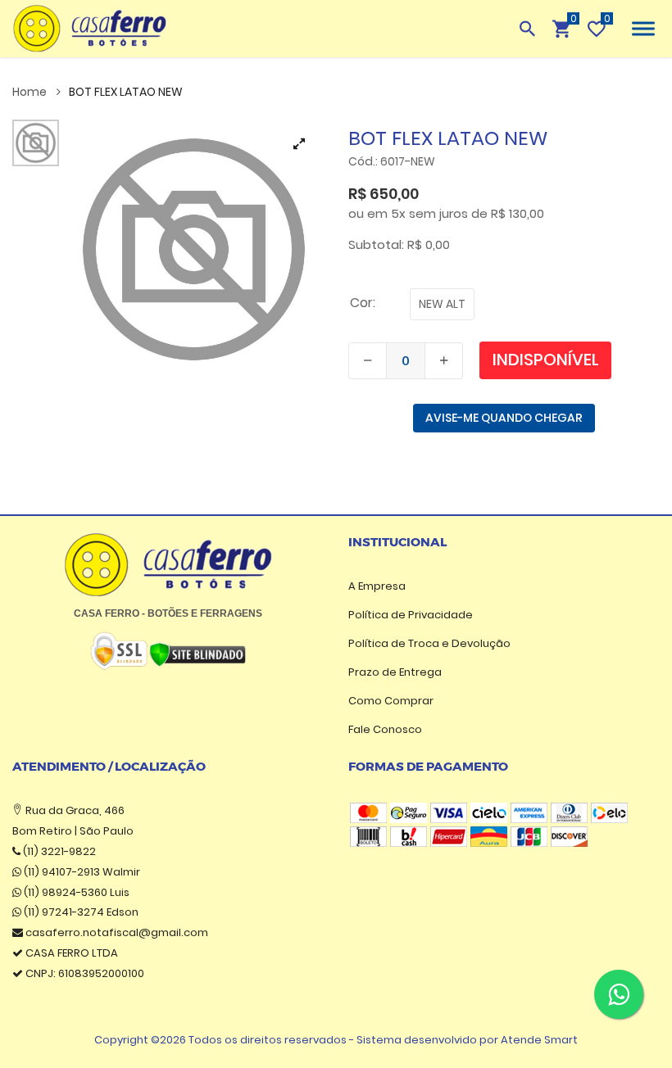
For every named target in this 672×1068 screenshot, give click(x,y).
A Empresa (377, 586)
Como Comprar (391, 700)
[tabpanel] (194, 249)
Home (30, 92)
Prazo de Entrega (395, 672)
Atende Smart (539, 1040)
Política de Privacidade (410, 614)
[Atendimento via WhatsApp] (618, 994)
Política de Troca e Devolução (429, 643)
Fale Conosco (385, 729)
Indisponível (546, 359)
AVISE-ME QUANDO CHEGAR (504, 418)
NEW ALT (442, 304)
